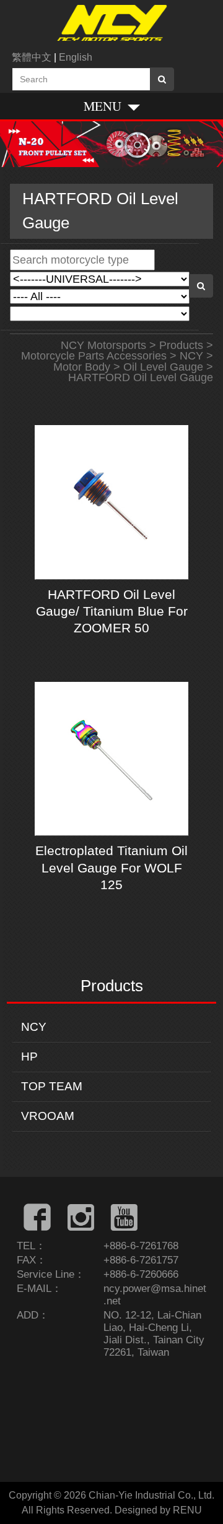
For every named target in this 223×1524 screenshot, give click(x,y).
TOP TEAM (51, 1086)
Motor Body (81, 367)
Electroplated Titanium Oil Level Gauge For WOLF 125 (111, 867)
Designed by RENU (158, 1510)
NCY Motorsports (103, 345)
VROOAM (47, 1115)
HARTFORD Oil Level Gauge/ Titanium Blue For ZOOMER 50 (112, 611)
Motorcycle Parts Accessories (94, 356)
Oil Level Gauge (163, 367)
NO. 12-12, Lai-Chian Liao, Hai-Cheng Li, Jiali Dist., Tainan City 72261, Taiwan (153, 1333)
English (75, 57)
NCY (33, 1026)
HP (29, 1056)
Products (181, 345)
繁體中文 (31, 57)
